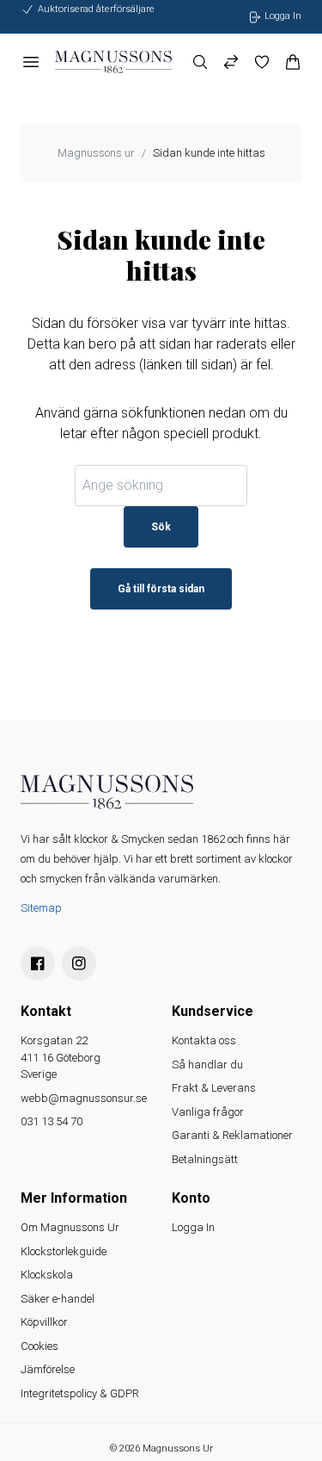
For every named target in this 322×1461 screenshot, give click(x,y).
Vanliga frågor (208, 1111)
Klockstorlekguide (63, 1251)
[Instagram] (79, 963)
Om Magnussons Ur (70, 1227)
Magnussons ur (96, 152)
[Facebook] (38, 963)
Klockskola (47, 1274)
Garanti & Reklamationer (232, 1135)
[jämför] (231, 62)
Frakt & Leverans (214, 1087)
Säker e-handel (57, 1298)
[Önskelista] (261, 62)
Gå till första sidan (161, 589)
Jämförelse (48, 1369)
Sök (161, 527)
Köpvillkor (44, 1322)
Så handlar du (207, 1064)
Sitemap (41, 907)
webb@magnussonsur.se (84, 1098)
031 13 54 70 (51, 1121)
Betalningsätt (205, 1159)
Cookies (39, 1346)
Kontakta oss (204, 1040)
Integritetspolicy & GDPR (80, 1393)
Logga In (193, 1227)
